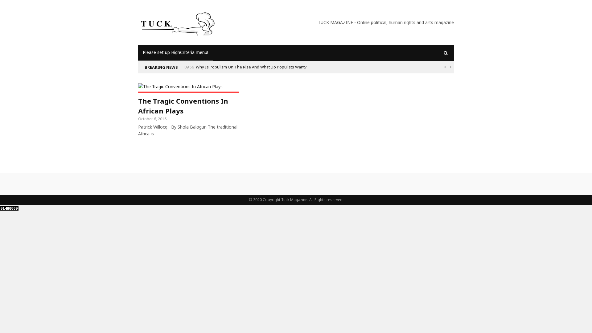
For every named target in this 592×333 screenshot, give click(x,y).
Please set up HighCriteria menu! (175, 52)
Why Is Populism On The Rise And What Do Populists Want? (251, 67)
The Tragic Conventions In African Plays (183, 105)
